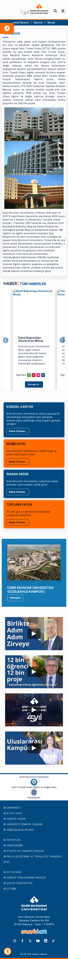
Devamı (32, 384)
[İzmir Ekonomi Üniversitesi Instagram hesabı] (15, 940)
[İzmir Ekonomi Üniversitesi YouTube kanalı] (38, 940)
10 (38, 375)
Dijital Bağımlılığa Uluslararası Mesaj (30, 339)
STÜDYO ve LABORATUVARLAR (25, 850)
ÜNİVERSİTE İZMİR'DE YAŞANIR (24, 824)
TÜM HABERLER (32, 284)
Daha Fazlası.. (18, 431)
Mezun (51, 22)
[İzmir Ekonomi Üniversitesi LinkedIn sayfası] (45, 940)
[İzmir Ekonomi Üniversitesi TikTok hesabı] (53, 940)
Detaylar (15, 597)
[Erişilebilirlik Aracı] (7, 951)
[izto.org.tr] (34, 781)
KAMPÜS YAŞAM (16, 818)
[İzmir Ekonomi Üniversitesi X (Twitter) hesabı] (30, 940)
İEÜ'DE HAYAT (14, 813)
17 (43, 375)
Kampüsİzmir (14, 845)
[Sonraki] (62, 340)
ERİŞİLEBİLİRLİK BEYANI (20, 829)
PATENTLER (13, 839)
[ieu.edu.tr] (34, 9)
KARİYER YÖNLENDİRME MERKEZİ (26, 877)
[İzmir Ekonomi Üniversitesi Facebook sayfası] (22, 940)
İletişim (11, 888)
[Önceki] (6, 340)
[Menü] (63, 11)
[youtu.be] (34, 632)
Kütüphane (13, 872)
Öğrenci (38, 22)
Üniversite (13, 807)
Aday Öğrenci (21, 22)
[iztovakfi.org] (34, 792)
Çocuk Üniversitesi (19, 883)
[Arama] (55, 11)
